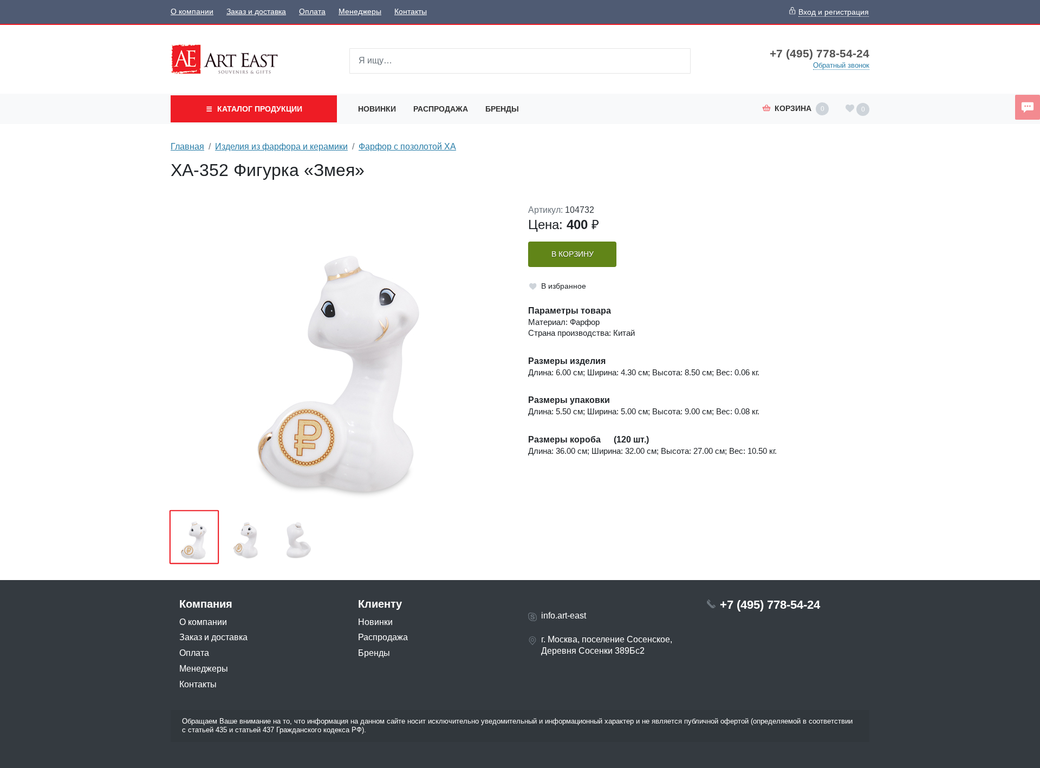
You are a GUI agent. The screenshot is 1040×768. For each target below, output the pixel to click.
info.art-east (563, 615)
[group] (341, 354)
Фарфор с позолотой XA (407, 146)
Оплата (312, 12)
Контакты (410, 12)
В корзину (572, 254)
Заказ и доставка (256, 12)
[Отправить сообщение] (1027, 107)
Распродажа (440, 109)
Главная (187, 146)
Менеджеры (360, 12)
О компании (192, 12)
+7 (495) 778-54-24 (819, 53)
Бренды (502, 109)
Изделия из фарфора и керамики (281, 146)
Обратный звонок (841, 65)
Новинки (377, 109)
